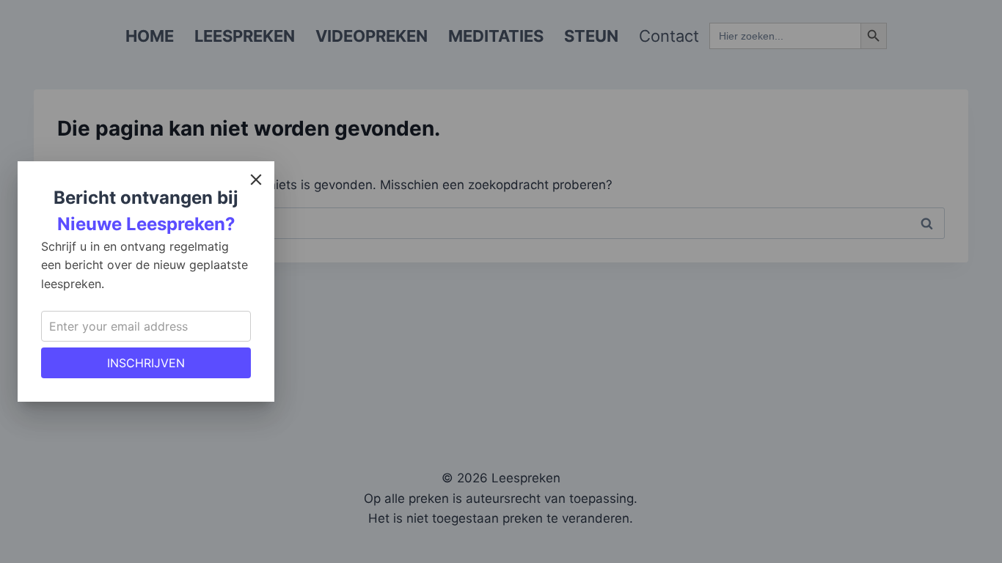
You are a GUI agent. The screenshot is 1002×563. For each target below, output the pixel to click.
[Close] (256, 180)
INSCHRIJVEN (146, 363)
